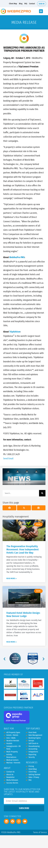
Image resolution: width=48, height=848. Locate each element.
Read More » (11, 578)
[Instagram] (18, 821)
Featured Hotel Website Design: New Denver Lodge (23, 614)
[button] (41, 11)
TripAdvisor (14, 331)
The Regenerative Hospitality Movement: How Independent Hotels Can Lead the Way (22, 549)
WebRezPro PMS (17, 257)
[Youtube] (24, 821)
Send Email (8, 458)
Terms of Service (40, 832)
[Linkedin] (6, 821)
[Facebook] (12, 821)
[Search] (42, 493)
